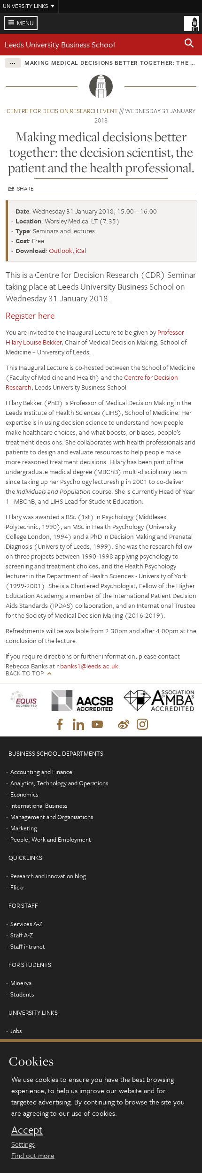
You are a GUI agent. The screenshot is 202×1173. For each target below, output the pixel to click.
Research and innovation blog (48, 876)
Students (22, 994)
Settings (23, 1144)
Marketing (23, 828)
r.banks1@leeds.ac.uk (87, 666)
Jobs (16, 1030)
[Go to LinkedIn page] (78, 724)
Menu (25, 23)
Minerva (20, 983)
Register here (30, 315)
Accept (27, 1129)
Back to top (25, 673)
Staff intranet (27, 946)
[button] (189, 44)
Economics (24, 794)
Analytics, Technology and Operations (59, 783)
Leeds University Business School (60, 44)
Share (25, 188)
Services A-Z (26, 923)
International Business (38, 805)
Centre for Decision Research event (62, 110)
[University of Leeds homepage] (191, 22)
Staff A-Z (21, 935)
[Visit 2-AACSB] (80, 700)
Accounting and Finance (41, 771)
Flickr (17, 887)
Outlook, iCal (67, 250)
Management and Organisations (51, 816)
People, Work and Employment (50, 839)
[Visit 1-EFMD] (25, 700)
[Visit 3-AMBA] (156, 700)
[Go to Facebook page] (59, 724)
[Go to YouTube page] (97, 724)
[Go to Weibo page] (123, 724)
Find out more (32, 1155)
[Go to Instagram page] (142, 724)
